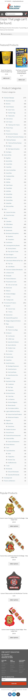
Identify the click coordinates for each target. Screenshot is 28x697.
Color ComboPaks (11, 170)
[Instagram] (18, 694)
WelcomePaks (10, 206)
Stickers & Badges (10, 294)
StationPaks (9, 200)
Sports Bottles (12, 345)
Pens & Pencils (10, 432)
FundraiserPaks (10, 176)
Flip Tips (10, 263)
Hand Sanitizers (12, 369)
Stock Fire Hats (10, 215)
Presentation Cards (11, 281)
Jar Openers (11, 399)
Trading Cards (9, 300)
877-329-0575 (5, 654)
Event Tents (11, 110)
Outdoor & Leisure (11, 429)
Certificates (9, 242)
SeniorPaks (9, 197)
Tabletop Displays (11, 140)
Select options (14, 526)
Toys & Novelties (10, 450)
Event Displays (10, 107)
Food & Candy (9, 357)
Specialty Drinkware (13, 342)
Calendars (8, 221)
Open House (9, 185)
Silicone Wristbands (13, 471)
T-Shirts (10, 312)
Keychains (10, 390)
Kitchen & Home (10, 393)
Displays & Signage (9, 97)
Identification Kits (13, 375)
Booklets (10, 236)
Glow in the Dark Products (15, 414)
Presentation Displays (12, 134)
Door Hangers (9, 254)
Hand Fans (9, 360)
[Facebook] (10, 694)
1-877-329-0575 (8, 1)
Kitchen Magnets (12, 402)
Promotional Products (10, 303)
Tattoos (8, 297)
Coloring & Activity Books (13, 245)
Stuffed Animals (12, 462)
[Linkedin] (14, 694)
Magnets (8, 420)
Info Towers (9, 122)
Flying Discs (11, 456)
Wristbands (9, 468)
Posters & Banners (11, 278)
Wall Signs (9, 146)
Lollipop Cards (10, 272)
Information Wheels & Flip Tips (14, 260)
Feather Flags (11, 113)
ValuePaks (8, 203)
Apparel (8, 306)
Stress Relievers (10, 444)
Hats (5, 209)
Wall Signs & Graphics (14, 149)
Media (5, 218)
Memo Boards (11, 405)
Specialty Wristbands (13, 474)
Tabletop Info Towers (14, 125)
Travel (7, 465)
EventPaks (9, 173)
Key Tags (10, 387)
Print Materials (8, 227)
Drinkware (9, 333)
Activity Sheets (12, 248)
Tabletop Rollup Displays (15, 143)
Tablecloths (11, 116)
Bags (7, 324)
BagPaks (8, 158)
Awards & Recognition (12, 318)
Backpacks (11, 327)
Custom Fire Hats (10, 212)
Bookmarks (9, 230)
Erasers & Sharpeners (13, 441)
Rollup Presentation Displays (16, 137)
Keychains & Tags (10, 381)
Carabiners (11, 384)
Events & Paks (7, 155)
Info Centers (9, 119)
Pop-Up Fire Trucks (13, 251)
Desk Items (11, 426)
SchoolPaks (9, 194)
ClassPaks (8, 167)
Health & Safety (10, 363)
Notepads (8, 275)
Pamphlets (11, 239)
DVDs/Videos (9, 224)
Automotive (9, 315)
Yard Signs (8, 152)
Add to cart (6, 78)
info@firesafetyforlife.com (18, 1)
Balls (9, 453)
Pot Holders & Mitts (13, 408)
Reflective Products (13, 417)
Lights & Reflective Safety (13, 411)
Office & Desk (9, 423)
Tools (7, 447)
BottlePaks (9, 161)
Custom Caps (11, 309)
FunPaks (8, 179)
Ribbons (8, 291)
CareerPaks (9, 164)
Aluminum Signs (10, 101)
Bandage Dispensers (13, 366)
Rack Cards (9, 287)
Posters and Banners (9, 480)
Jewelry (8, 378)
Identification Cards (11, 257)
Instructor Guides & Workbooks (14, 269)
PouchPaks (9, 188)
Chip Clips (10, 396)
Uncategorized (8, 478)
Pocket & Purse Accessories (13, 435)
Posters (8, 131)
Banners (8, 103)
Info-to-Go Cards (12, 284)
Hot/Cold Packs (12, 372)
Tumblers (10, 351)
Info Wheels (11, 266)
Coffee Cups (11, 339)
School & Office (10, 438)
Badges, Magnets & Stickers (13, 321)
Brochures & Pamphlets (12, 233)
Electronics (9, 354)
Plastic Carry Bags (13, 330)
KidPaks (8, 182)
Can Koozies (11, 336)
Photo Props (9, 128)
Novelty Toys (11, 459)
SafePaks (8, 191)
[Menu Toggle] (2, 14)
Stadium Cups (11, 348)
